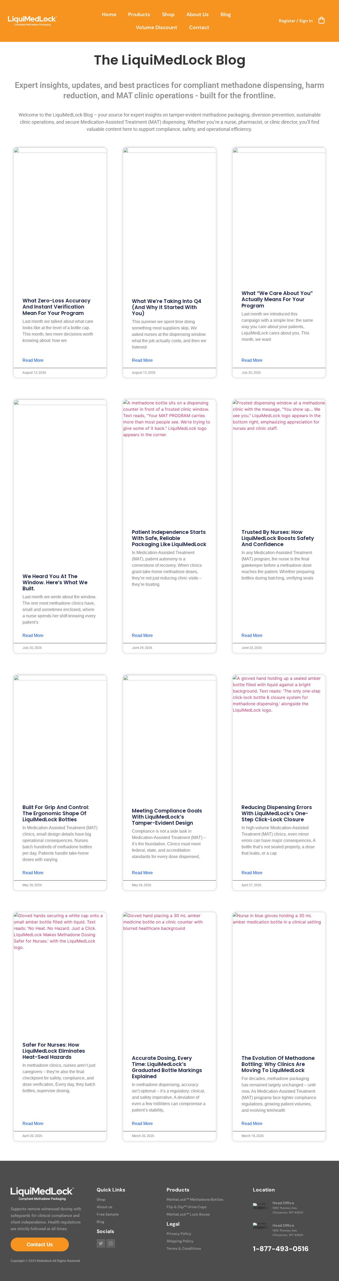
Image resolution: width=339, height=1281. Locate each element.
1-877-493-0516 (281, 1248)
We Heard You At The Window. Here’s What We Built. (55, 582)
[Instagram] (110, 1243)
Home (109, 14)
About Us (197, 14)
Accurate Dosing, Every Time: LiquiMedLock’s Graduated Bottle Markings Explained (167, 1067)
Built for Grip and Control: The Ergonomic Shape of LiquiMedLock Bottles (56, 813)
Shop (168, 14)
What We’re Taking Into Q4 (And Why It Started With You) (166, 307)
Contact (199, 27)
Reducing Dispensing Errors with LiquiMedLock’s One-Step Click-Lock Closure (277, 813)
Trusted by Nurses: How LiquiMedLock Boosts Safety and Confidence (278, 538)
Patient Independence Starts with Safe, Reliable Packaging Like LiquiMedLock (169, 538)
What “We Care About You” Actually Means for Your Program (277, 299)
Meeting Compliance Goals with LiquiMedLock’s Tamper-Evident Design (167, 817)
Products (139, 14)
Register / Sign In (296, 21)
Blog (226, 14)
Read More (33, 360)
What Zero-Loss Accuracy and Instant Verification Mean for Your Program (57, 306)
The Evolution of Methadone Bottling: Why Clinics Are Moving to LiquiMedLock (278, 1064)
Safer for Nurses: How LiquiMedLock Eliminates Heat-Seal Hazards (54, 1051)
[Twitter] (101, 1243)
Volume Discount (156, 27)
